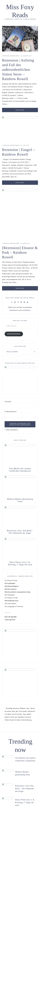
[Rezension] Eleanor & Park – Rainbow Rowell (20, 252)
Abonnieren (13, 334)
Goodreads (13, 310)
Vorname (8, 401)
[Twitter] (15, 302)
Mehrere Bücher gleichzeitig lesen (20, 500)
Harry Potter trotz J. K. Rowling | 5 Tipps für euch (20, 563)
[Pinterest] (18, 302)
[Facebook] (12, 302)
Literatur (5, 55)
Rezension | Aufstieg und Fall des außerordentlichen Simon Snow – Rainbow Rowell (18, 69)
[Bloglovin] (24, 302)
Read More (20, 110)
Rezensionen (14, 55)
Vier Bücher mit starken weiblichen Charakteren (20, 469)
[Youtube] (28, 302)
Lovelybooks (26, 310)
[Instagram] (21, 302)
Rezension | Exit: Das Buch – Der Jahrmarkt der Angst (20, 531)
